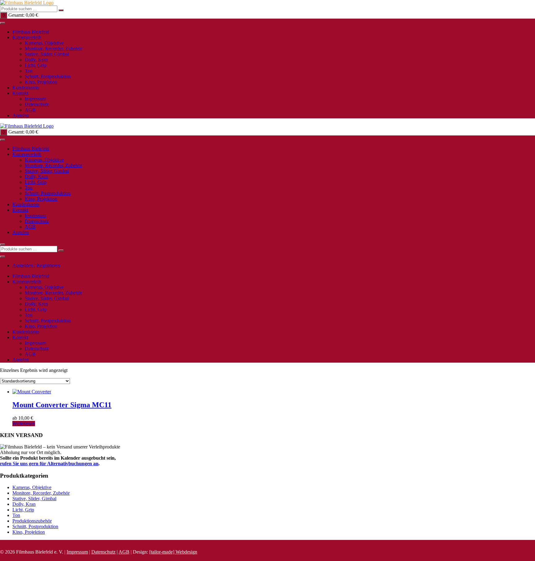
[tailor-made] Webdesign (173, 551)
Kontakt (20, 93)
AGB (30, 110)
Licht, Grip (35, 65)
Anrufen (20, 115)
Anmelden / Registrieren (36, 265)
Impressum (35, 98)
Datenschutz (37, 104)
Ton (29, 70)
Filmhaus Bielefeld (30, 31)
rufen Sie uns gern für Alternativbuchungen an (49, 463)
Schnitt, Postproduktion (48, 76)
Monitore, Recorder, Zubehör (53, 48)
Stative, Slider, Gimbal (47, 54)
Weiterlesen (23, 423)
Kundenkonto (25, 87)
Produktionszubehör (32, 520)
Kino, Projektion (41, 82)
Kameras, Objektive (44, 43)
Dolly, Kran (36, 59)
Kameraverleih (26, 37)
